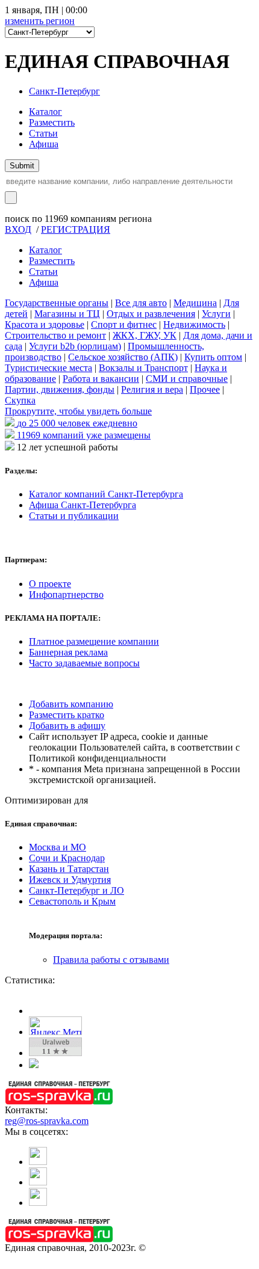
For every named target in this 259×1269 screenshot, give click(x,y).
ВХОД (18, 229)
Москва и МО (57, 847)
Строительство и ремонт (55, 335)
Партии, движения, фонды (59, 389)
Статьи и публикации (74, 516)
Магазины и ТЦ (67, 314)
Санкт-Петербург (64, 91)
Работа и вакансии (101, 378)
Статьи (43, 133)
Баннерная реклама (68, 652)
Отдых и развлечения (151, 314)
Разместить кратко (66, 715)
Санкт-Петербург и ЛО (76, 890)
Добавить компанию (71, 704)
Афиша (43, 144)
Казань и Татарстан (69, 869)
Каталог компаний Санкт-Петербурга (106, 494)
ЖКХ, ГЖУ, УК (144, 335)
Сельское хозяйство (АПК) (123, 357)
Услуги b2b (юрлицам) (75, 346)
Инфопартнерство (66, 594)
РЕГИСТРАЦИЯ (75, 229)
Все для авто (141, 303)
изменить (40, 21)
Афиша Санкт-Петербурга (82, 505)
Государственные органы (56, 303)
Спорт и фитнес (124, 324)
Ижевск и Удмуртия (70, 879)
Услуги (216, 314)
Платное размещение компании (94, 641)
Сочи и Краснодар (67, 858)
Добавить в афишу (67, 726)
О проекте (50, 584)
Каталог (45, 111)
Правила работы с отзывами (111, 959)
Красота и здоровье (44, 324)
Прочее (205, 389)
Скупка (20, 400)
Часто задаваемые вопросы (84, 663)
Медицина (195, 303)
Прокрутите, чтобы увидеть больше (78, 411)
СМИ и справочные (187, 378)
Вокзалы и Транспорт (143, 368)
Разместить (52, 122)
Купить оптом (213, 357)
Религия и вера (152, 389)
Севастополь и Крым (72, 901)
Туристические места (48, 368)
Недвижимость (194, 324)
